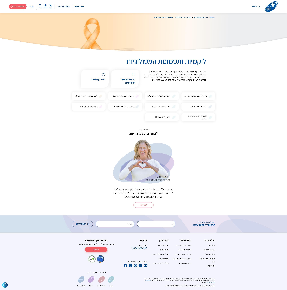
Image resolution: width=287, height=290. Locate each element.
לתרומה (96, 249)
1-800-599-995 (63, 6)
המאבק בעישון (163, 245)
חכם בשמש (164, 249)
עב (33, 6)
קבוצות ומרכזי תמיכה (183, 254)
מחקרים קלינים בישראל (182, 258)
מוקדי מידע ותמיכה (183, 245)
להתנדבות (143, 205)
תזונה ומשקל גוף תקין (160, 254)
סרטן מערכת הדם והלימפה (183, 17)
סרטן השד (211, 245)
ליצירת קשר (79, 6)
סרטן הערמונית (209, 254)
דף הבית (212, 17)
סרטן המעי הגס (209, 249)
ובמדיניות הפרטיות (210, 282)
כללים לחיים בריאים (161, 263)
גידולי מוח (211, 266)
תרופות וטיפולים (185, 249)
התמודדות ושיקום (184, 263)
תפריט (254, 6)
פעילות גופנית (163, 258)
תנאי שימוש (148, 280)
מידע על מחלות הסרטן (201, 17)
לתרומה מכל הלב (19, 6)
